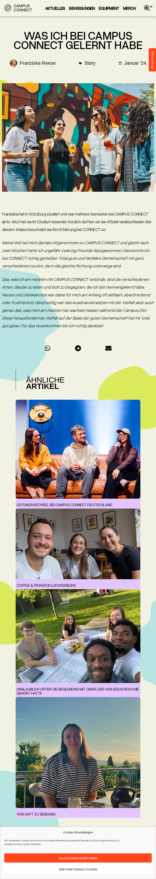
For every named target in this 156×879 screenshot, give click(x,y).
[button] (47, 348)
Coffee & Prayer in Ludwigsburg (46, 585)
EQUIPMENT (109, 8)
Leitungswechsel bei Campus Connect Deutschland (64, 504)
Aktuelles (55, 8)
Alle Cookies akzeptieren (78, 858)
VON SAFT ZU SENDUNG (36, 814)
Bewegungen (82, 8)
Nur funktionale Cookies (78, 869)
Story (89, 63)
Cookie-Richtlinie (32, 844)
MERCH (129, 8)
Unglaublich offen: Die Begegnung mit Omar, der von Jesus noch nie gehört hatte (78, 691)
